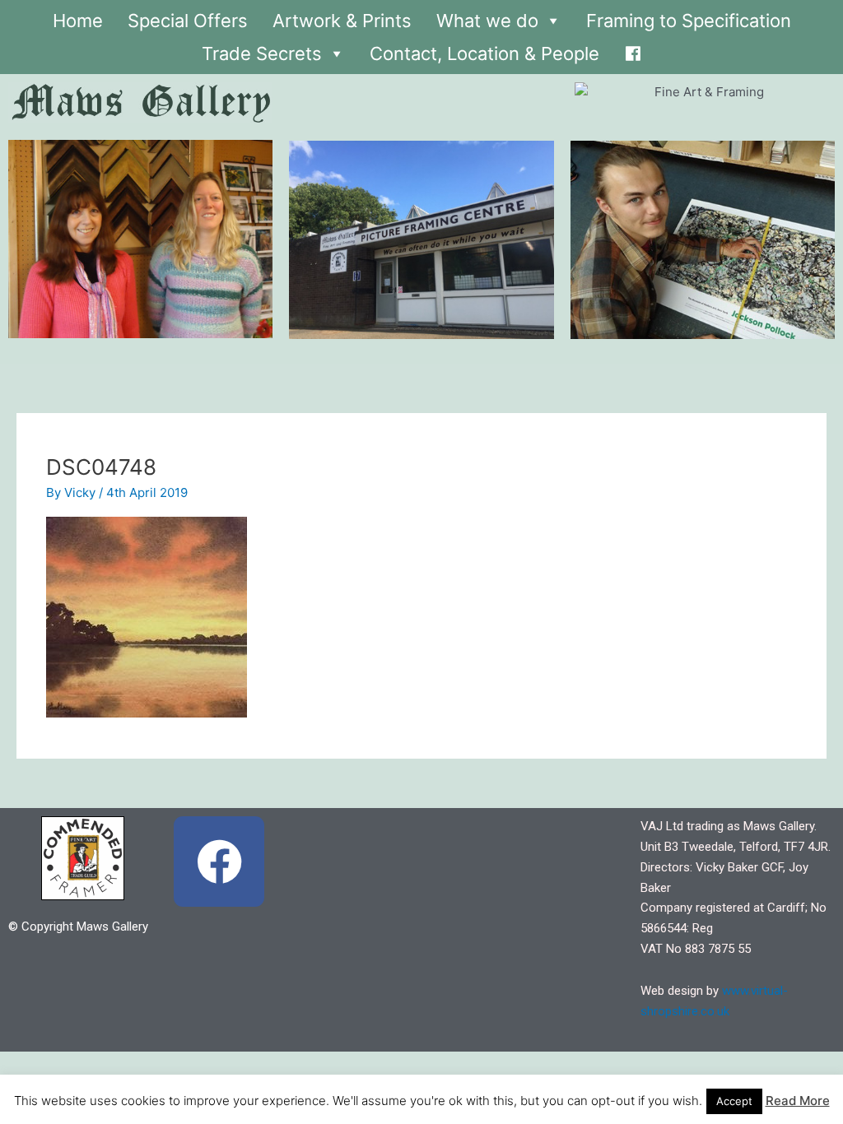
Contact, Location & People (484, 53)
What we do (487, 20)
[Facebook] (633, 49)
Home (78, 20)
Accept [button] (734, 1101)
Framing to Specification (688, 20)
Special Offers (188, 20)
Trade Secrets (262, 53)
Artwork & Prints (342, 20)
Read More (798, 1100)
